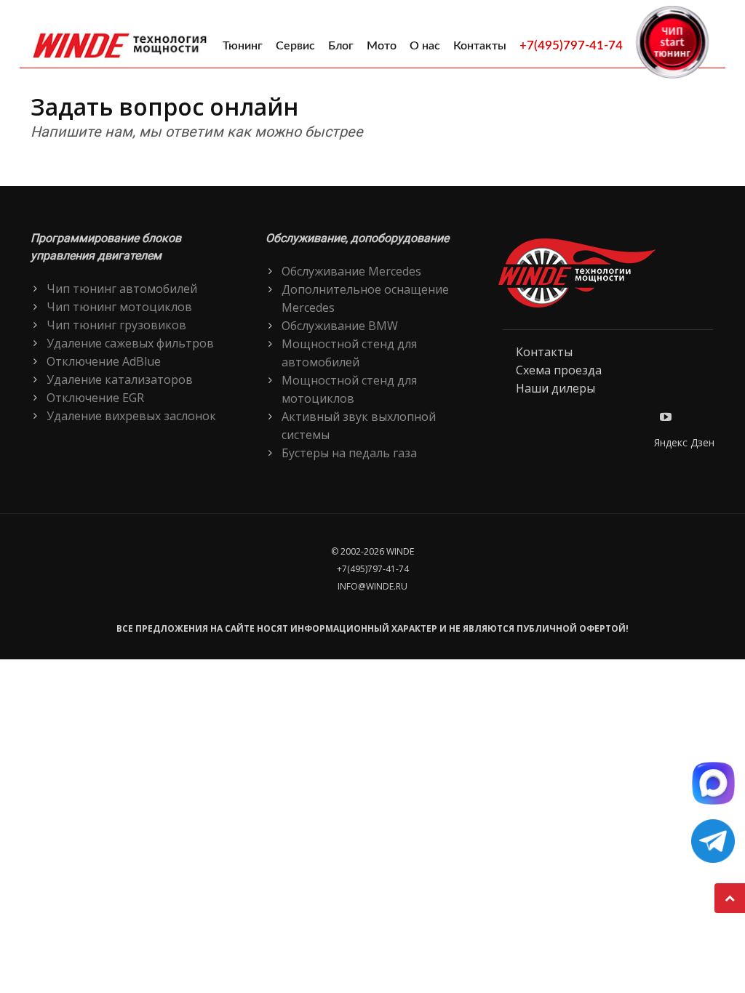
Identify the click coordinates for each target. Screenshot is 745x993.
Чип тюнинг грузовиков (116, 325)
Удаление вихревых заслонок (131, 416)
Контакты (479, 46)
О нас (425, 46)
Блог (341, 46)
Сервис (295, 46)
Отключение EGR (95, 398)
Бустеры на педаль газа (349, 453)
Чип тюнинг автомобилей (122, 289)
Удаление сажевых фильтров (130, 343)
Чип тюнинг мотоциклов (119, 307)
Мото (382, 46)
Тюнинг (243, 46)
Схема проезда (559, 370)
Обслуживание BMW (340, 326)
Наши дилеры (555, 388)
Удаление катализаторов (120, 379)
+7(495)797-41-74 (571, 45)
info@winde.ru (372, 586)
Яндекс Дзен (684, 442)
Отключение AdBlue (104, 361)
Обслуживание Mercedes (351, 271)
